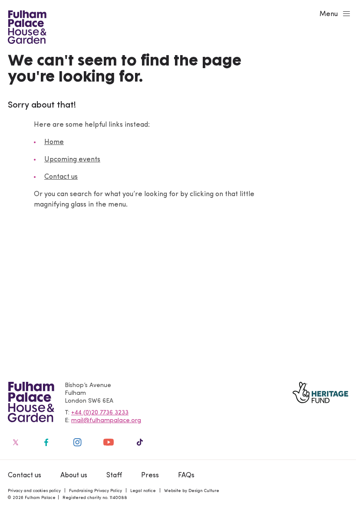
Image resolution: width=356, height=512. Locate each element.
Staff (114, 475)
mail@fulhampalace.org (106, 420)
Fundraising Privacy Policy (95, 491)
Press (150, 475)
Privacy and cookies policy (34, 491)
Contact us (61, 177)
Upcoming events (72, 159)
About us (73, 475)
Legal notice (143, 491)
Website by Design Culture (191, 491)
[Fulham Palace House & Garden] (26, 26)
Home (54, 142)
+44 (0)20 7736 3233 (100, 413)
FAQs (186, 475)
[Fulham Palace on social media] (15, 442)
